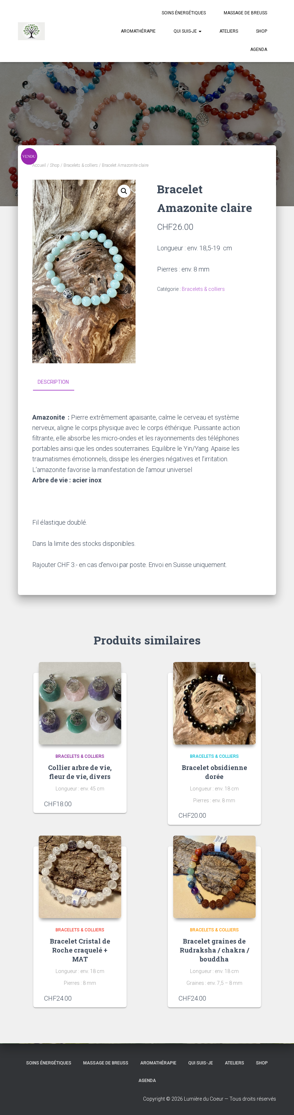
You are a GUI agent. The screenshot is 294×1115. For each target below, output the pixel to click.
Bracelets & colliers (80, 165)
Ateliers (228, 31)
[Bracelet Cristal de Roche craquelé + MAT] (80, 877)
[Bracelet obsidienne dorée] (214, 703)
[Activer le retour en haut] (280, 1101)
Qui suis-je (186, 31)
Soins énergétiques (184, 12)
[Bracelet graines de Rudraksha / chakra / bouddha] (214, 877)
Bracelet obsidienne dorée (214, 772)
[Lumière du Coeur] (31, 31)
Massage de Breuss (245, 12)
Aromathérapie (138, 31)
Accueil (39, 165)
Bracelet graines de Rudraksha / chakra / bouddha (214, 950)
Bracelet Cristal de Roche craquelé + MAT (80, 950)
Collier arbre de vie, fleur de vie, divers (80, 772)
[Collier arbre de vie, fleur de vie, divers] (80, 703)
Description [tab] (53, 382)
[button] (199, 31)
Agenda (258, 49)
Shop (261, 31)
